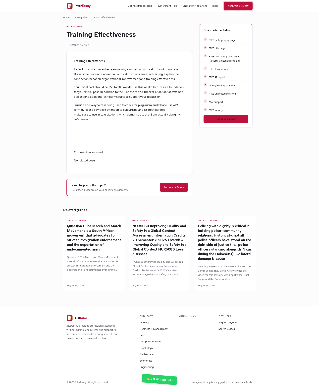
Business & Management (154, 328)
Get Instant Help (167, 5)
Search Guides (226, 328)
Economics (146, 360)
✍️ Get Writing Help (159, 379)
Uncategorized (80, 17)
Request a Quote (238, 5)
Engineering (147, 367)
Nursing (144, 322)
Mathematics (147, 354)
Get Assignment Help (140, 5)
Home (66, 17)
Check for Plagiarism (195, 5)
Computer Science (150, 341)
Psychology (146, 348)
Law (142, 335)
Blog (215, 5)
